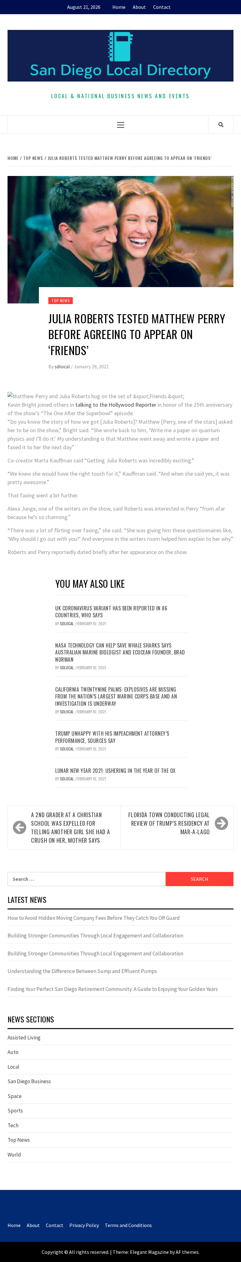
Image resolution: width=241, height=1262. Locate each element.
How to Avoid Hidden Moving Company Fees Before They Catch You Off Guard (94, 917)
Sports (15, 1110)
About (139, 7)
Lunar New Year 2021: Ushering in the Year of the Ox (115, 770)
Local (13, 1066)
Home (119, 7)
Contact (162, 7)
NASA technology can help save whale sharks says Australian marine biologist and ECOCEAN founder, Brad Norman (120, 652)
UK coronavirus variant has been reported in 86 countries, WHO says (111, 611)
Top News (60, 300)
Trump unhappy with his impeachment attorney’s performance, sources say (112, 737)
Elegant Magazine (149, 1252)
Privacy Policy (84, 1225)
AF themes (187, 1252)
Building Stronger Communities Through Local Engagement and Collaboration (95, 935)
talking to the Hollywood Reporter (115, 404)
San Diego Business (29, 1081)
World (14, 1154)
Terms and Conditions (128, 1225)
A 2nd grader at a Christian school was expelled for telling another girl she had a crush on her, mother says (70, 827)
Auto (13, 1052)
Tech (13, 1125)
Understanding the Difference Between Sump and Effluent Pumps (82, 971)
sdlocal (63, 366)
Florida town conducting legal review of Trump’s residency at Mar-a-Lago (169, 823)
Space (15, 1096)
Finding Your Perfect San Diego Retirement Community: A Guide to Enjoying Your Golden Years (113, 989)
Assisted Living (24, 1037)
